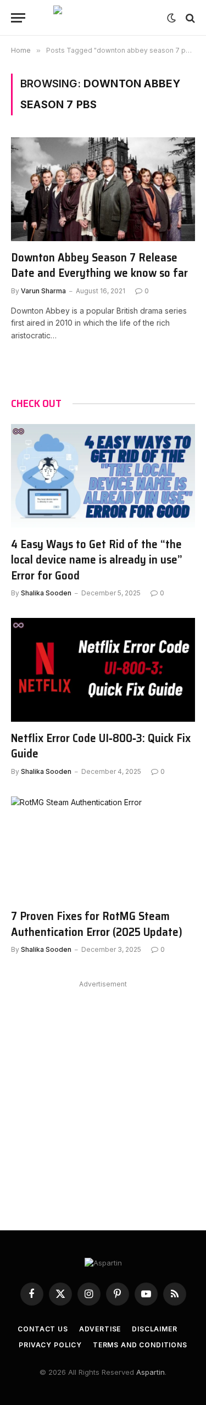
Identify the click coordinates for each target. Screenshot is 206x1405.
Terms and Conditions (140, 1345)
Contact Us (43, 1329)
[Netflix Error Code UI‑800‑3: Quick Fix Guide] (103, 669)
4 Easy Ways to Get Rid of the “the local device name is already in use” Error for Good (96, 559)
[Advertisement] (103, 1094)
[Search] (189, 17)
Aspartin (150, 1372)
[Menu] (18, 17)
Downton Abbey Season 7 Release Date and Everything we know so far (99, 265)
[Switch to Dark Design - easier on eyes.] (171, 18)
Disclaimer (154, 1329)
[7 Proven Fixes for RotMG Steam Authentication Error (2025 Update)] (103, 848)
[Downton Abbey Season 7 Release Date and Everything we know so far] (103, 189)
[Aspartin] (103, 18)
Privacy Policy (50, 1345)
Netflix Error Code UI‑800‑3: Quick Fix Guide (101, 746)
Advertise (100, 1329)
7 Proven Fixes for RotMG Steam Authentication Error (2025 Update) (96, 924)
